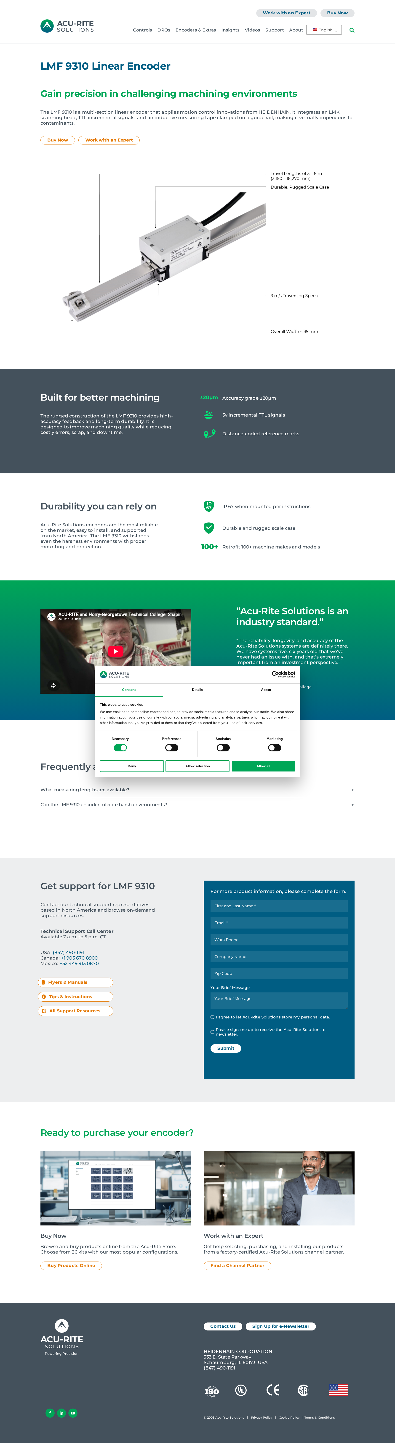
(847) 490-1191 (68, 952)
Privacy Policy (261, 1417)
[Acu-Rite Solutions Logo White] (61, 1321)
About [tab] (266, 690)
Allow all (263, 766)
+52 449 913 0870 (79, 963)
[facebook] (50, 1413)
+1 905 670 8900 (79, 958)
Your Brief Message (230, 987)
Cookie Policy (289, 1417)
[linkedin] (61, 1413)
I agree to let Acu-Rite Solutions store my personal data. (273, 1017)
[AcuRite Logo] (66, 21)
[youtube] (72, 1413)
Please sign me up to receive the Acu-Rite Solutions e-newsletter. (271, 1031)
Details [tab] (197, 690)
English (325, 30)
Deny (132, 766)
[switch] (171, 747)
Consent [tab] (129, 690)
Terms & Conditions (319, 1417)
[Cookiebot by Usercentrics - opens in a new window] (275, 674)
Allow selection (197, 766)
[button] (197, 790)
